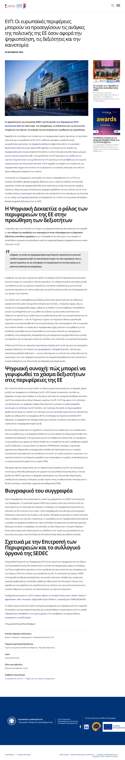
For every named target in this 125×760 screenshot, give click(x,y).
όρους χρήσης (41, 613)
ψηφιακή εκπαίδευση (41, 144)
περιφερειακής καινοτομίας (17, 151)
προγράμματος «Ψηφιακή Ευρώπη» (53, 349)
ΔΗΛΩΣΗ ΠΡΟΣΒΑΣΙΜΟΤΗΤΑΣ (107, 755)
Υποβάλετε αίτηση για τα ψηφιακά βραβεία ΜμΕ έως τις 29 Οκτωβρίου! (106, 140)
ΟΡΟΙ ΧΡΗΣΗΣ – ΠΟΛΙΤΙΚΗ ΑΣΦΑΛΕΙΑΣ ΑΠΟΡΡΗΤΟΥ (76, 755)
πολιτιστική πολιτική (32, 163)
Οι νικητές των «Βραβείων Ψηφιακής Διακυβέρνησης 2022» (106, 87)
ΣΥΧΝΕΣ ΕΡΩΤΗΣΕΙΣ (24, 755)
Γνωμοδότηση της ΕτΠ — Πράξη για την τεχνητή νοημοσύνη (30, 678)
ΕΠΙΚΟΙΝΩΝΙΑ (9, 755)
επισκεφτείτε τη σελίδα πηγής (18, 617)
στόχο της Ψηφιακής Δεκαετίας (24, 197)
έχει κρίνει (67, 400)
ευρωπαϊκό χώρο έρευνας (64, 411)
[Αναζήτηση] (113, 5)
